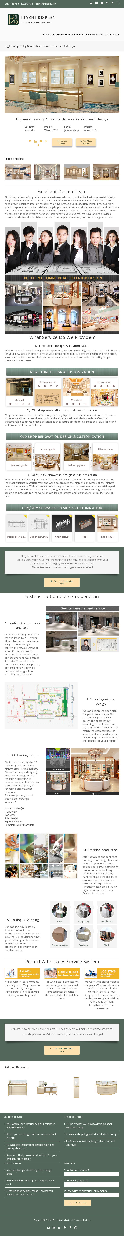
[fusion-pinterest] (46, 141)
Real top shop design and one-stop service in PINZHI (31, 1136)
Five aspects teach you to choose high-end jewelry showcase (30, 1146)
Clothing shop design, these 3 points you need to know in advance (29, 1192)
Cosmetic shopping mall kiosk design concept (91, 1134)
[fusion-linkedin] (35, 141)
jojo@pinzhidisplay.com (46, 4)
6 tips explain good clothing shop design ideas (29, 1171)
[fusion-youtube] (41, 141)
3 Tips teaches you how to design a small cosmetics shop (89, 1125)
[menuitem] (46, 34)
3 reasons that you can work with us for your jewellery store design (31, 1157)
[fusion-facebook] (38, 145)
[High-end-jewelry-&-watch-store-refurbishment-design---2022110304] (62, 84)
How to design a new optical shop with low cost (30, 1182)
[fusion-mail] (30, 141)
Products (77, 1220)
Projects (86, 1220)
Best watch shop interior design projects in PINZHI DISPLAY (30, 1125)
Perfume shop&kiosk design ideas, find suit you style (90, 1142)
